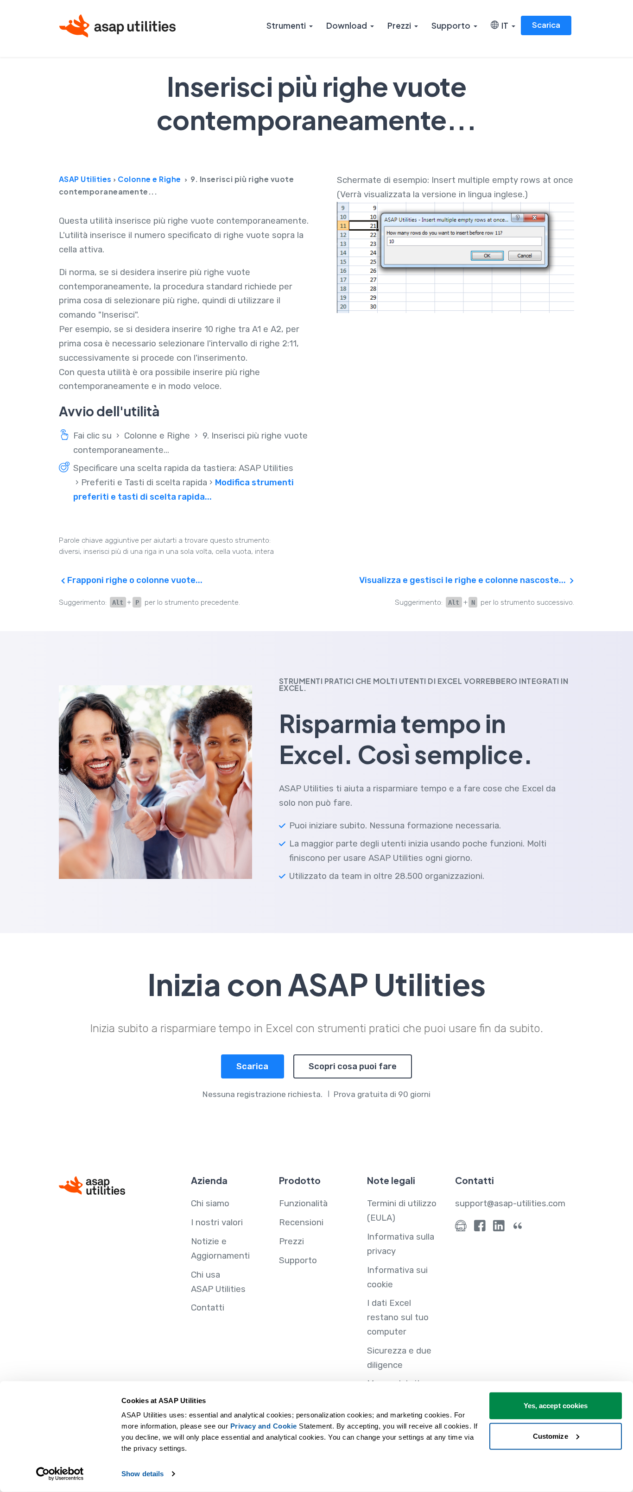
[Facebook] (480, 1228)
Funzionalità (303, 1203)
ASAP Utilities (85, 179)
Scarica (546, 25)
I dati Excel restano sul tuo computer (398, 1317)
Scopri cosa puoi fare (353, 1066)
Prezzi (399, 25)
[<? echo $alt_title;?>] (455, 257)
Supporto (450, 25)
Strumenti (286, 25)
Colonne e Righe (149, 179)
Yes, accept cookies (556, 1406)
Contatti (207, 1308)
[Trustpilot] (518, 1228)
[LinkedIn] (499, 1228)
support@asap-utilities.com (510, 1203)
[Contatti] (461, 1228)
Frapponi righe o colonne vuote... (134, 580)
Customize (550, 1436)
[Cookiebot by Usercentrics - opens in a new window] (60, 1474)
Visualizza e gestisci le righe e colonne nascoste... (463, 580)
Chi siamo (210, 1203)
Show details (142, 1474)
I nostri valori (217, 1222)
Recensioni (301, 1222)
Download (346, 25)
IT (503, 25)
